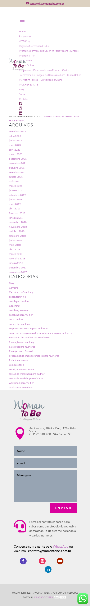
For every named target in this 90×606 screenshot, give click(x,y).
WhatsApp (61, 546)
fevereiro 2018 (17, 258)
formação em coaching (21, 342)
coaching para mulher (21, 314)
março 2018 (15, 253)
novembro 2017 (18, 272)
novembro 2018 (18, 226)
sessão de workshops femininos (26, 378)
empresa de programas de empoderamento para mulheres (40, 333)
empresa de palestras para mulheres (28, 328)
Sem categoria (16, 364)
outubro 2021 (16, 167)
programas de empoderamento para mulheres (34, 355)
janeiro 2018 (16, 262)
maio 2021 (15, 181)
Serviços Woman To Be (21, 369)
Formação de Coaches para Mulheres (29, 337)
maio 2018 (15, 244)
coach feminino (17, 296)
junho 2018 (15, 240)
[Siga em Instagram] (42, 561)
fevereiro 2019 (17, 213)
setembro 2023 (17, 131)
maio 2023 (15, 145)
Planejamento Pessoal (21, 351)
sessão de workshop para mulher (27, 373)
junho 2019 (15, 199)
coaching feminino (19, 310)
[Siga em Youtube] (60, 561)
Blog (11, 283)
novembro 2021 (18, 163)
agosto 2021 (16, 176)
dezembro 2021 (18, 158)
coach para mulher (19, 301)
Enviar (63, 508)
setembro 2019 (17, 195)
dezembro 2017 (18, 267)
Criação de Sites (43, 597)
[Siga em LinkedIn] (48, 569)
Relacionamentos (18, 360)
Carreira (13, 287)
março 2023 (15, 154)
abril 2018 (14, 249)
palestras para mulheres (22, 346)
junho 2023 (15, 140)
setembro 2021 (17, 172)
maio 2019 (15, 204)
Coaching (14, 305)
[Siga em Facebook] (23, 561)
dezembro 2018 (18, 222)
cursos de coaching (19, 324)
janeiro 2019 (16, 217)
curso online (16, 319)
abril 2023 (14, 149)
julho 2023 (15, 136)
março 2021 (15, 185)
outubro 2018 (16, 231)
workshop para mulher (21, 382)
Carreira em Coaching (21, 292)
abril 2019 (14, 208)
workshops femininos (20, 387)
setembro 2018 (17, 235)
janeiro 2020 (16, 190)
